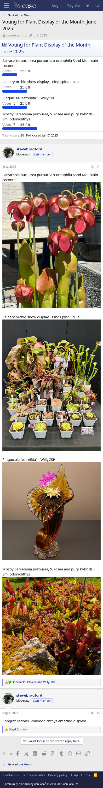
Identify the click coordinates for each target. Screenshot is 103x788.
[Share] (92, 167)
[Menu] (6, 5)
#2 (99, 713)
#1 (99, 167)
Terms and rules (33, 775)
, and (33, 682)
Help (74, 775)
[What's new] (87, 5)
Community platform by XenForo (41, 784)
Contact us (11, 775)
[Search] (97, 5)
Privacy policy (58, 775)
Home (85, 775)
